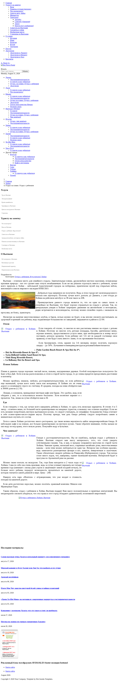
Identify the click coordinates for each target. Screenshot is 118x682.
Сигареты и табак (17, 30)
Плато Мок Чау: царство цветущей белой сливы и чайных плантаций (30, 588)
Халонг (13, 175)
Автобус (18, 19)
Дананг (8, 77)
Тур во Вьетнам (6, 195)
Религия (13, 42)
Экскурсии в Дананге (18, 53)
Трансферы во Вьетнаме (9, 206)
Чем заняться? (15, 117)
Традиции (14, 47)
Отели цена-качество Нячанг (21, 105)
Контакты (9, 59)
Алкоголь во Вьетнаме (19, 28)
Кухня (12, 44)
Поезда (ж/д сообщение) (24, 26)
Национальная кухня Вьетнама (10, 270)
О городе (13, 111)
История (13, 38)
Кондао (13, 165)
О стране (9, 36)
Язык (12, 40)
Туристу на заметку (13, 5)
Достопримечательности (20, 80)
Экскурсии (10, 51)
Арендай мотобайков (9, 577)
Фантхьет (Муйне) (13, 109)
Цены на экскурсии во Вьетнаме (11, 209)
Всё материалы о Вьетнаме (9, 259)
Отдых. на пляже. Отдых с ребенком (24, 84)
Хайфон (13, 171)
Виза (12, 7)
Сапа (12, 167)
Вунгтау (13, 154)
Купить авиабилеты (7, 202)
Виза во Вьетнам (6, 227)
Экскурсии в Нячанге (18, 55)
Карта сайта (10, 667)
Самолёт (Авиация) (22, 22)
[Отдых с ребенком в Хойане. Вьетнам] (18, 300)
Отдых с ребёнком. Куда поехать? (11, 231)
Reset (5, 63)
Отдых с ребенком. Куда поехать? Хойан (31, 277)
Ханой (8, 134)
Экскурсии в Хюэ (17, 57)
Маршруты (14, 15)
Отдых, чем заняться (18, 121)
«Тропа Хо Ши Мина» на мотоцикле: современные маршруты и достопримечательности (38, 599)
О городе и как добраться (20, 82)
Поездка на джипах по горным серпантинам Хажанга (23, 622)
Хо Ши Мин (10, 142)
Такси (17, 24)
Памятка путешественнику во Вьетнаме (13, 241)
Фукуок (9, 119)
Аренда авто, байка (17, 13)
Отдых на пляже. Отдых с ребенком (24, 100)
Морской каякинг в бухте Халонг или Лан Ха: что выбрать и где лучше (31, 568)
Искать (3, 69)
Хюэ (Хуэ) (10, 148)
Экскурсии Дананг (7, 199)
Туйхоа (13, 169)
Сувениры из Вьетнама (19, 34)
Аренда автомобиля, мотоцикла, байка (13, 238)
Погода (8, 49)
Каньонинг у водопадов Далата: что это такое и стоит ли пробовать (29, 611)
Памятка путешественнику (20, 9)
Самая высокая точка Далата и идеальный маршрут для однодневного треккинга (35, 557)
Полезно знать (15, 107)
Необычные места (17, 32)
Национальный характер (9, 266)
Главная (9, 3)
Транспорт (14, 17)
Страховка (5, 213)
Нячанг (8, 94)
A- (2, 63)
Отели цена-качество (23, 161)
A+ (9, 63)
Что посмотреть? (16, 11)
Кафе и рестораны (22, 163)
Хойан (8, 125)
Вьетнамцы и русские (8, 263)
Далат (8, 88)
